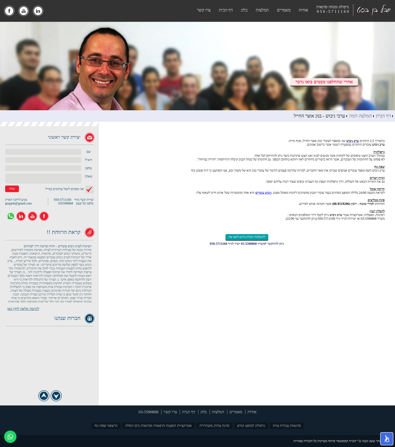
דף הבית (226, 10)
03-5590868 (249, 243)
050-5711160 (218, 243)
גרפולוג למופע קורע (251, 426)
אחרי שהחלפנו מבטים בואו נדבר (324, 81)
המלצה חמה (360, 115)
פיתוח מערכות (326, 441)
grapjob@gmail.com (18, 203)
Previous (43, 395)
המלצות (262, 10)
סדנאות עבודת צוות (287, 426)
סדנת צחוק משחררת (214, 426)
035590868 (65, 203)
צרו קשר (204, 10)
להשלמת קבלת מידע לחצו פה (247, 237)
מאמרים (283, 10)
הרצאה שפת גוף (105, 426)
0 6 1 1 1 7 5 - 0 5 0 (333, 11)
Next (56, 395)
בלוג (244, 10)
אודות (303, 10)
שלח (12, 188)
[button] (387, 439)
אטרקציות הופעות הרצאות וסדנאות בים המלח (158, 426)
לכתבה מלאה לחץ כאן (23, 309)
